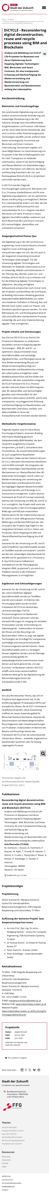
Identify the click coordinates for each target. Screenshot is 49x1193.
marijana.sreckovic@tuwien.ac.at (25, 1000)
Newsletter (6, 1160)
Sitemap (5, 1190)
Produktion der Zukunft (11, 1143)
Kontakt (5, 1163)
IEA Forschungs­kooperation (13, 1140)
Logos (4, 1166)
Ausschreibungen (9, 1127)
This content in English (17, 1058)
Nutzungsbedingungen (11, 1183)
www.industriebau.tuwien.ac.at (31, 1004)
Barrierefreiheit (8, 1187)
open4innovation (23, 1085)
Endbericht (17, 875)
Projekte (11, 19)
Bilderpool (6, 1156)
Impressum (6, 1176)
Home (4, 19)
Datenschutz (7, 1180)
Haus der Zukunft (9, 1134)
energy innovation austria (12, 1130)
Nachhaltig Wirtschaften (12, 1137)
